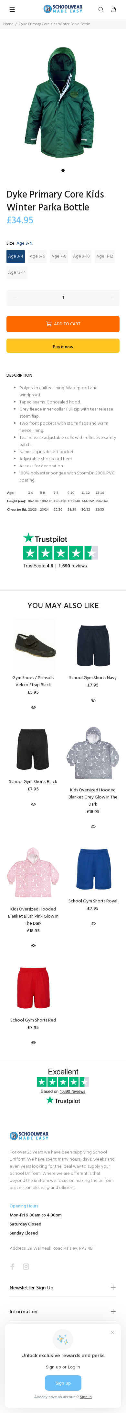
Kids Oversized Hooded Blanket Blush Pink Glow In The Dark (33, 916)
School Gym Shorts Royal (92, 901)
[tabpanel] (63, 103)
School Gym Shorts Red (33, 1020)
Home (8, 24)
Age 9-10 (81, 256)
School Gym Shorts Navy (93, 678)
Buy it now (63, 347)
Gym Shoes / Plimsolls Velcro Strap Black (33, 681)
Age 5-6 (37, 256)
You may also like (63, 606)
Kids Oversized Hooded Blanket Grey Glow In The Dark (93, 797)
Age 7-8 (59, 256)
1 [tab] (63, 170)
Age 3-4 (15, 256)
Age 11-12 (104, 256)
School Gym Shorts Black (33, 782)
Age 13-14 (17, 272)
